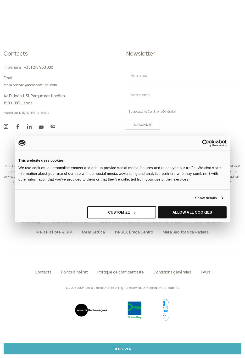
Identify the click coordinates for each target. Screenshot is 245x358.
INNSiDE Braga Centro (134, 232)
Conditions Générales (162, 111)
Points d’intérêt (74, 272)
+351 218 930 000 (38, 67)
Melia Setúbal (94, 232)
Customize (119, 212)
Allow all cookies (192, 212)
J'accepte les (153, 111)
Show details (206, 198)
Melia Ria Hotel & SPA (54, 232)
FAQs (205, 272)
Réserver (122, 349)
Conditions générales (172, 272)
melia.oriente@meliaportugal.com (30, 85)
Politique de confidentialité (120, 272)
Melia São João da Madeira (186, 232)
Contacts (43, 272)
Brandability (170, 288)
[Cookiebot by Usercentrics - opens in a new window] (206, 143)
